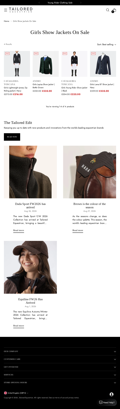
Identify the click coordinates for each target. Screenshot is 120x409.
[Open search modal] (108, 10)
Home (6, 21)
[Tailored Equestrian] (20, 9)
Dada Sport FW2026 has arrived (30, 205)
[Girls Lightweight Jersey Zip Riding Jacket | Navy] (17, 64)
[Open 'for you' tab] (111, 394)
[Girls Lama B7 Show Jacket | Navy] (103, 64)
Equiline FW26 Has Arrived (30, 301)
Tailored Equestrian (26, 397)
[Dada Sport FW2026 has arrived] (30, 172)
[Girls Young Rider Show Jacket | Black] (74, 64)
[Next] (80, 2)
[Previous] (39, 2)
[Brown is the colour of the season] (89, 172)
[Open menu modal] (5, 10)
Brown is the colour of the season (89, 205)
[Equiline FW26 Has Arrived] (30, 267)
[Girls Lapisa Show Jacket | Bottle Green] (46, 64)
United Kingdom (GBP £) (17, 393)
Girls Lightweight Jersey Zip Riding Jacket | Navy (15, 89)
